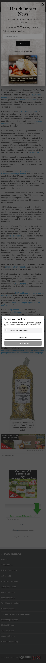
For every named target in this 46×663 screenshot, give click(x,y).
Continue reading (23, 343)
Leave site (23, 337)
